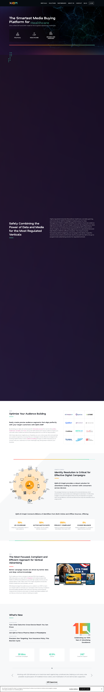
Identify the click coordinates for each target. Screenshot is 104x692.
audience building (31, 438)
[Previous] (12, 675)
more (24, 430)
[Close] (101, 689)
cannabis (18, 430)
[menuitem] (44, 3)
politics (54, 429)
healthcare (12, 430)
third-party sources (38, 429)
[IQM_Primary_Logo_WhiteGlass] (13, 3)
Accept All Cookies (84, 689)
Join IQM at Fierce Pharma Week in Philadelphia (27, 633)
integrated (30, 578)
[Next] (91, 675)
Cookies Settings (73, 689)
